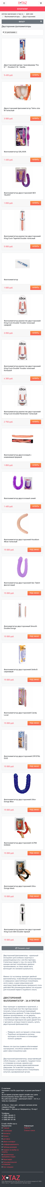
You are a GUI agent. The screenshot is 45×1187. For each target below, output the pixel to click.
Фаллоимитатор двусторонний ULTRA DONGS (20, 844)
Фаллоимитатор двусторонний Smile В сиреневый (20, 670)
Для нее (29, 14)
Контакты (6, 1133)
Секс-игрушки (8, 1167)
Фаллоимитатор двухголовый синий (20, 498)
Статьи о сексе (29, 1130)
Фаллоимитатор (11, 279)
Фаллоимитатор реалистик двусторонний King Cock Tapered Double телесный (22, 237)
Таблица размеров (10, 1147)
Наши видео (7, 1159)
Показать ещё (23, 948)
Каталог (23, 9)
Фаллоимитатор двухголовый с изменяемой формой (17, 456)
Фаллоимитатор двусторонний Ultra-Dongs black (20, 887)
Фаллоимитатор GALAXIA (15, 152)
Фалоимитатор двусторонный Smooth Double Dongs (20, 627)
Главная (6, 1128)
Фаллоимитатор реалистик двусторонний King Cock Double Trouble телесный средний (22, 323)
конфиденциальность (11, 1144)
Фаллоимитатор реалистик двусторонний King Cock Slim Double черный (22, 930)
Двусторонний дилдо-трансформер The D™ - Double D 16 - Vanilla (21, 66)
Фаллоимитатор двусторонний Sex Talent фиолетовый (22, 584)
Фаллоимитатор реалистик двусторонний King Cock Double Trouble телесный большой (22, 368)
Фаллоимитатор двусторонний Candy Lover (20, 714)
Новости (27, 1128)
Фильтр (22, 22)
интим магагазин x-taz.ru (12, 14)
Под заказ (34, 550)
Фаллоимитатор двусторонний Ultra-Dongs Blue (20, 800)
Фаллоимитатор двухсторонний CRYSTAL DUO (22, 757)
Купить (35, 75)
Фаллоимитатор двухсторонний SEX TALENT (20, 194)
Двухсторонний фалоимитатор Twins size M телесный (22, 109)
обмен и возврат (9, 1142)
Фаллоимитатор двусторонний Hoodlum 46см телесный (21, 540)
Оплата (5, 1136)
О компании (7, 1131)
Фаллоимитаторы (12, 16)
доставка (6, 1139)
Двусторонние (29, 16)
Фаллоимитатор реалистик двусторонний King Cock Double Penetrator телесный (22, 412)
